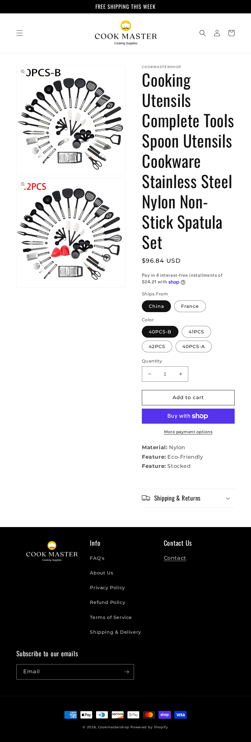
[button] (19, 33)
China (156, 306)
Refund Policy (107, 602)
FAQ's (97, 558)
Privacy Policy (107, 588)
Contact (175, 558)
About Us (101, 573)
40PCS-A (193, 346)
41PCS (196, 332)
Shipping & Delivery (115, 632)
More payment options (188, 431)
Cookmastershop (113, 727)
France (190, 306)
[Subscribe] (126, 672)
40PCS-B (160, 332)
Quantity (152, 360)
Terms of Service (111, 617)
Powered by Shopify (149, 727)
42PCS (157, 346)
